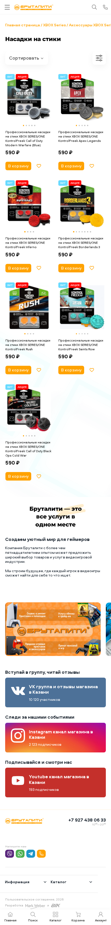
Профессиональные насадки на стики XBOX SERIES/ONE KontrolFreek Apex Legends (80, 136)
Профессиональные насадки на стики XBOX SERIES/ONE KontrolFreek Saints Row (80, 344)
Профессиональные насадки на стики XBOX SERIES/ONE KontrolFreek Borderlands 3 (80, 242)
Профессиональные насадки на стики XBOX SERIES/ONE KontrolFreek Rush (27, 344)
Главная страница (22, 25)
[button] (23, 125)
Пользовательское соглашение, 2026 (34, 899)
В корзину (18, 166)
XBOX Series (54, 25)
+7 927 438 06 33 (87, 820)
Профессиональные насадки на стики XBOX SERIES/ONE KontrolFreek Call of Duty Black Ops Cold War (28, 448)
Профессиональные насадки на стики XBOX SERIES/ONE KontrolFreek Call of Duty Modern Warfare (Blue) (27, 138)
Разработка (14, 905)
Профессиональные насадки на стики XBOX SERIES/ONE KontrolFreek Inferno (27, 242)
